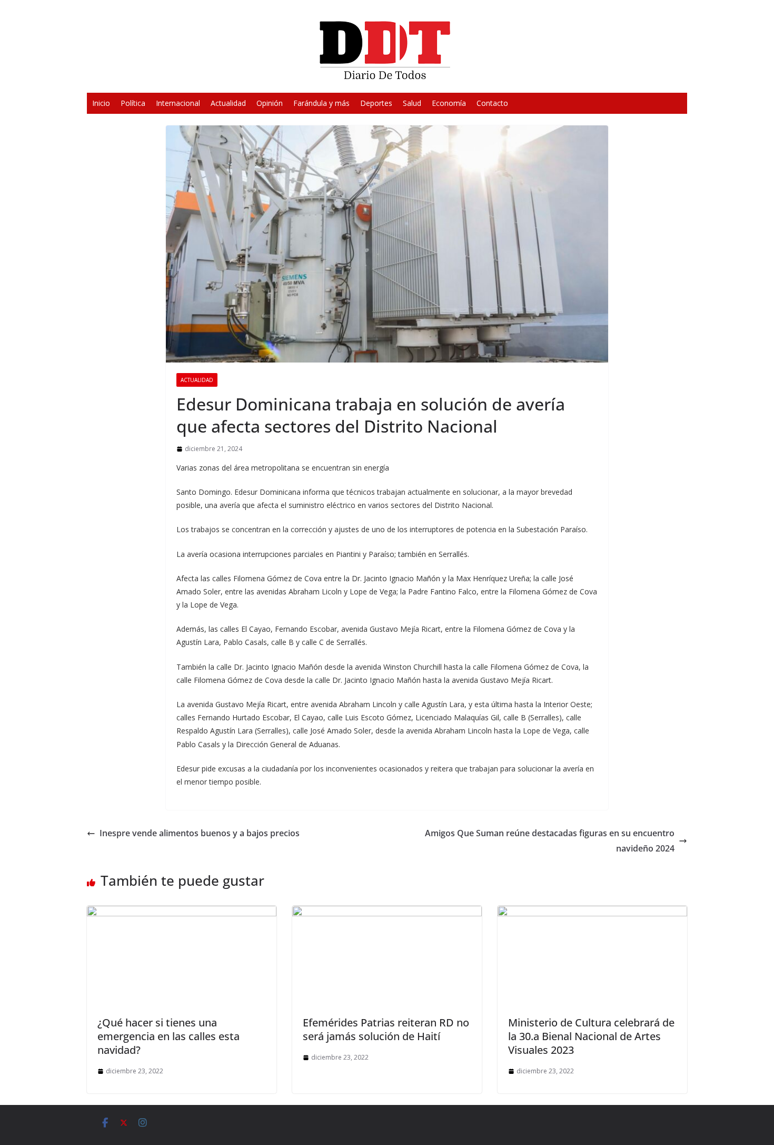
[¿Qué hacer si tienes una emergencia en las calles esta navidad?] (181, 913)
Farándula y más (321, 103)
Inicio (101, 103)
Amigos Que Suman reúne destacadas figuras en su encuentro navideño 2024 (549, 840)
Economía (449, 103)
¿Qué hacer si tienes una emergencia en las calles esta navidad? (168, 1036)
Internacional (178, 103)
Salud (412, 103)
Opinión (269, 103)
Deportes (376, 103)
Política (133, 103)
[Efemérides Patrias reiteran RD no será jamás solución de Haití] (387, 913)
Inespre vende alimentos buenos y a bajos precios (200, 833)
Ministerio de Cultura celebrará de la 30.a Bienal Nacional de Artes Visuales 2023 (591, 1036)
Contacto (492, 103)
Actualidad (228, 103)
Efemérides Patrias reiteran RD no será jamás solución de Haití (386, 1029)
